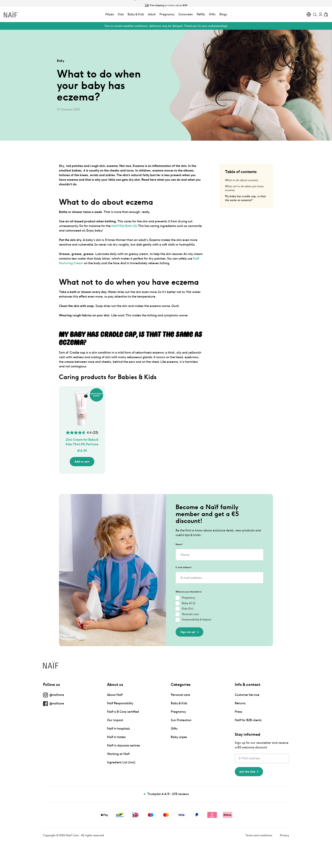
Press (238, 712)
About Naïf (115, 695)
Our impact (115, 720)
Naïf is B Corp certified (123, 712)
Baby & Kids (136, 14)
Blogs (223, 14)
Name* (179, 544)
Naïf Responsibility (120, 703)
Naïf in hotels (116, 737)
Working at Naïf (118, 754)
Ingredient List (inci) (121, 762)
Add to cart (82, 461)
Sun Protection (181, 720)
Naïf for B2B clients (248, 720)
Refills (201, 14)
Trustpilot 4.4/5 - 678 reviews (166, 794)
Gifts (212, 14)
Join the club (247, 771)
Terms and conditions (258, 835)
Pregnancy (167, 14)
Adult (152, 14)
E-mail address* (184, 567)
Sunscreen (185, 14)
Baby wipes (179, 737)
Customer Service (247, 695)
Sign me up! (188, 632)
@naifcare (56, 695)
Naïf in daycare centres (123, 745)
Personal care (180, 695)
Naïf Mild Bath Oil (124, 226)
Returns (240, 703)
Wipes (109, 14)
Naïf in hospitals (118, 729)
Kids (121, 14)
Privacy (284, 835)
